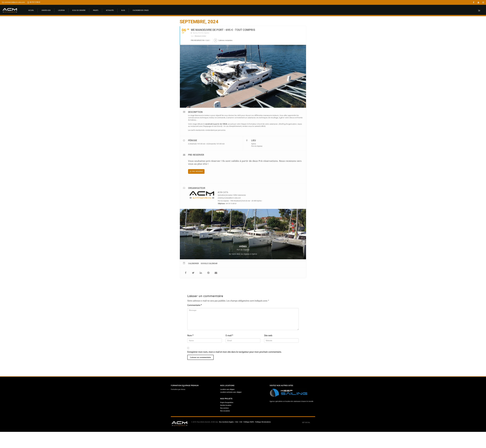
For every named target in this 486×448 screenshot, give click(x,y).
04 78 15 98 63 (35, 2)
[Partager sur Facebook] (185, 273)
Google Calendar (209, 263)
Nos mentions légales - (227, 422)
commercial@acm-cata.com (14, 2)
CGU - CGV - (239, 422)
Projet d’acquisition (226, 402)
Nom (190, 336)
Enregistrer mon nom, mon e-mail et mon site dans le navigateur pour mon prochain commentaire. (234, 352)
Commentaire (194, 305)
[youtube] (478, 2)
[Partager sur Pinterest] (208, 273)
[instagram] (483, 2)
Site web (268, 336)
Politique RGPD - (249, 422)
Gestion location (225, 405)
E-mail (229, 336)
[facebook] (473, 2)
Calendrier (193, 263)
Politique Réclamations (263, 422)
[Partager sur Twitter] (193, 273)
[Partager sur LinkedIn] (201, 273)
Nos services (224, 408)
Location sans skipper (227, 389)
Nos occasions (225, 411)
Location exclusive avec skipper (231, 392)
